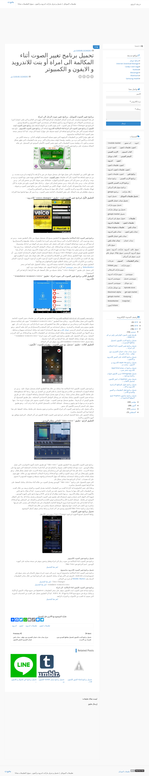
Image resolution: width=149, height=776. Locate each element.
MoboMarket (88, 267)
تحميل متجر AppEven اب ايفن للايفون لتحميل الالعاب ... (122, 380)
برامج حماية (112, 178)
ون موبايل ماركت (114, 288)
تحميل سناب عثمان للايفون (118, 201)
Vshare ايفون (113, 305)
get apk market (131, 292)
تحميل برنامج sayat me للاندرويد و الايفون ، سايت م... (123, 363)
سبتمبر (133, 409)
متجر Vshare (112, 265)
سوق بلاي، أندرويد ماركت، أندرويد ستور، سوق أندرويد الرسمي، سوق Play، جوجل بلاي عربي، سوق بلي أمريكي (123, 253)
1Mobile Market (79, 579)
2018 (136, 326)
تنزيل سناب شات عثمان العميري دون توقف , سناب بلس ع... (122, 353)
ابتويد (137, 143)
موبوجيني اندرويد (114, 279)
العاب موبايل (112, 156)
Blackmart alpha (114, 292)
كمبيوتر (120, 261)
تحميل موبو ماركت (114, 205)
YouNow (136, 70)
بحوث (11, 1)
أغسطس (132, 412)
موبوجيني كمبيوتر (114, 283)
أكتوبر (134, 405)
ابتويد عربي (112, 147)
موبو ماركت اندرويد (115, 274)
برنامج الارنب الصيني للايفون (118, 183)
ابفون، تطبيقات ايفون (128, 147)
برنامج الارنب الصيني (127, 178)
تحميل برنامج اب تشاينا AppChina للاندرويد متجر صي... (124, 369)
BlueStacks (134, 75)
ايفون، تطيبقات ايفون (116, 174)
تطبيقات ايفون (44, 626)
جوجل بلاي (65, 330)
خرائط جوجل (134, 61)
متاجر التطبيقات (132, 261)
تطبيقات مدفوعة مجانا (116, 227)
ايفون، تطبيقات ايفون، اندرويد (119, 170)
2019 (136, 322)
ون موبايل (128, 283)
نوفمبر (133, 402)
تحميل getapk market (116, 214)
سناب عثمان (128, 241)
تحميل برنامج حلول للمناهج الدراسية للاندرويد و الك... (123, 386)
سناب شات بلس (114, 241)
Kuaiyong (127, 296)
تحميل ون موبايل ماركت (116, 210)
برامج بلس (131, 174)
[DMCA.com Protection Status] (137, 771)
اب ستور (127, 143)
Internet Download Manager (127, 64)
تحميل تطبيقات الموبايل (129, 196)
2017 (136, 329)
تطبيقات (132, 218)
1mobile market (114, 143)
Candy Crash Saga (132, 67)
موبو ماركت (125, 265)
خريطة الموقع (136, 4)
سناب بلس (132, 227)
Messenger (134, 73)
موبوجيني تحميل (130, 279)
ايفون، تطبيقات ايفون (116, 165)
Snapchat (126, 301)
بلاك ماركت (126, 192)
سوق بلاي (111, 245)
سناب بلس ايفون (131, 232)
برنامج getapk (113, 192)
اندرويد (14, 626)
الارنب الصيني (113, 152)
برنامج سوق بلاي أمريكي (117, 187)
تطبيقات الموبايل (124, 771)
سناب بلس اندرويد (114, 232)
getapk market (114, 296)
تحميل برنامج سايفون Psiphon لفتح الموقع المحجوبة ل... (123, 397)
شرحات (110, 261)
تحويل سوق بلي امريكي (116, 218)
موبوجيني (69, 267)
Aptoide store (129, 288)
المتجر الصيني (126, 156)
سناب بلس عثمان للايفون (117, 236)
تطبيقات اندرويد (31, 626)
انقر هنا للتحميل (52, 567)
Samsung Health (132, 79)
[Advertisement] (74, 27)
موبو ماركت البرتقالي (116, 270)
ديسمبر (133, 332)
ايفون (21, 626)
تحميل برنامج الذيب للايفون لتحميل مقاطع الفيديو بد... (123, 341)
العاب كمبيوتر (127, 152)
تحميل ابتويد (112, 196)
